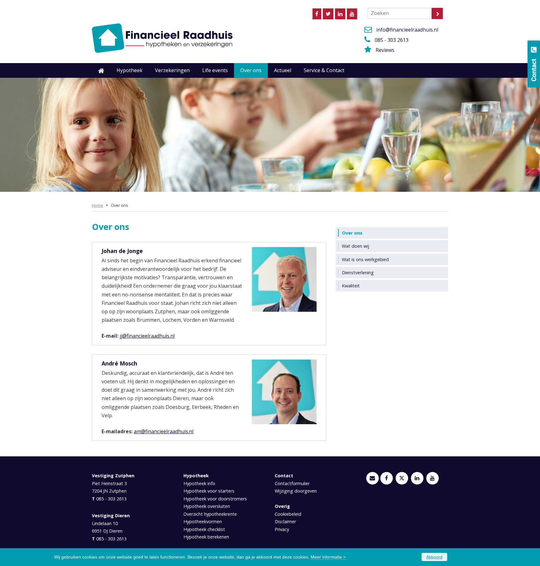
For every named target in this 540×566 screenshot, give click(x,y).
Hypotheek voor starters (208, 491)
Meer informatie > (328, 556)
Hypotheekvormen (202, 521)
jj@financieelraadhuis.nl (147, 335)
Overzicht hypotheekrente (210, 514)
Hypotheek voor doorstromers (215, 499)
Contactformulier (292, 483)
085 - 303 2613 (391, 40)
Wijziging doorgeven (296, 491)
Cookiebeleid (288, 514)
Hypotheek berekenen (206, 537)
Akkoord (434, 556)
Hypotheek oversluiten (206, 506)
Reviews (385, 50)
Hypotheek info (199, 483)
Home (97, 205)
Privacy (282, 529)
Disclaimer (285, 521)
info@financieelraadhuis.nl (407, 29)
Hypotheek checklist (204, 529)
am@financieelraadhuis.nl (163, 431)
